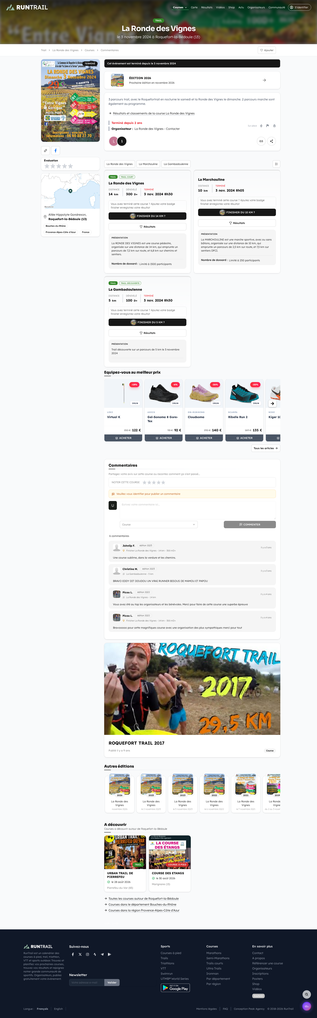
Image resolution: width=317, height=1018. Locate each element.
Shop (231, 7)
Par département (218, 978)
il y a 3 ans (266, 547)
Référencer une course (267, 963)
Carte (194, 7)
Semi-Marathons (217, 958)
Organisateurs (256, 7)
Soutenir (258, 995)
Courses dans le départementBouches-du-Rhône (142, 904)
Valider (112, 982)
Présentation (120, 237)
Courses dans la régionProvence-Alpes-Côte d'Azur (144, 910)
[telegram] (102, 954)
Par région (213, 984)
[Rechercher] (306, 994)
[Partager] (271, 141)
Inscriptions (260, 973)
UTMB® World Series (175, 978)
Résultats (206, 7)
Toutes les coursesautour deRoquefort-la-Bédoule (144, 898)
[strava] (95, 954)
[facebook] (55, 150)
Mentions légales (206, 1008)
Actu (241, 7)
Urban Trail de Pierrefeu (120, 875)
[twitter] (80, 954)
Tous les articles (264, 448)
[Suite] (272, 403)
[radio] (47, 166)
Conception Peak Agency (249, 1008)
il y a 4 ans (266, 594)
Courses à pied (171, 953)
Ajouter (269, 50)
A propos (258, 958)
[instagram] (87, 954)
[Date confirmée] (108, 881)
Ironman (212, 973)
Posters (257, 978)
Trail (43, 50)
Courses (178, 7)
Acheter (125, 438)
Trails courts (214, 963)
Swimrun (167, 973)
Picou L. (128, 592)
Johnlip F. (129, 545)
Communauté (277, 7)
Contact (257, 953)
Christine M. (130, 569)
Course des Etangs (168, 873)
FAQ (225, 1008)
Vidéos (220, 7)
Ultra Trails (213, 968)
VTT (163, 968)
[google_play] (109, 954)
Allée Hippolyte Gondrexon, (67, 217)
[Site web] (45, 150)
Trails (164, 958)
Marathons (213, 953)
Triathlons (167, 963)
